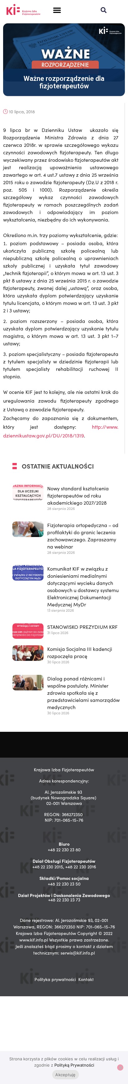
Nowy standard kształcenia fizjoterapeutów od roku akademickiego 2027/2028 (78, 495)
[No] (120, 1067)
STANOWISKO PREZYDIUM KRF (82, 627)
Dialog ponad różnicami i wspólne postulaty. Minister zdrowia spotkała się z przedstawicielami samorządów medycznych (83, 692)
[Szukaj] (103, 10)
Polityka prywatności (55, 979)
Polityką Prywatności (74, 1065)
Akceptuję (65, 1074)
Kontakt (86, 979)
